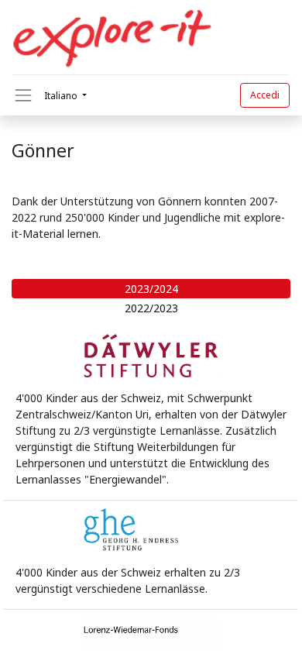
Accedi (265, 95)
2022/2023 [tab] (151, 308)
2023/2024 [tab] (151, 288)
